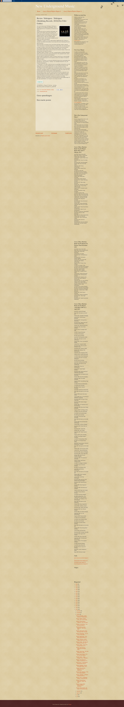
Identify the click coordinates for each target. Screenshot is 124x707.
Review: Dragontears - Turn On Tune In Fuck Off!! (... (82, 634)
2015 (77, 603)
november (79, 612)
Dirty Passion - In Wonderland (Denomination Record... (82, 663)
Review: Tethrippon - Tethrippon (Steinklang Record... (82, 675)
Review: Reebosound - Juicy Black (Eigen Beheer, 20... (81, 637)
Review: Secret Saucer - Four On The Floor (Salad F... (81, 655)
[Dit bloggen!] (58, 89)
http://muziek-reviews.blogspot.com (81, 560)
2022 (77, 591)
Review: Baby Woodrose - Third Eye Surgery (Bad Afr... (82, 672)
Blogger (70, 704)
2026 (77, 584)
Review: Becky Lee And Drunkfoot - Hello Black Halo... (81, 628)
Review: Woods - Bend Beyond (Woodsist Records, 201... (82, 642)
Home (38, 11)
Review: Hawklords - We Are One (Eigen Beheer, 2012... (81, 666)
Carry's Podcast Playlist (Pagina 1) (52, 11)
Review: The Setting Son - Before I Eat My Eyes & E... (82, 660)
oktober (78, 614)
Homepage (54, 133)
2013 (77, 607)
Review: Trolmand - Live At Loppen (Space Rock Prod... (82, 640)
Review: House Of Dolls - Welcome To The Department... (81, 669)
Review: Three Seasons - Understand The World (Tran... (81, 648)
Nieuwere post (39, 133)
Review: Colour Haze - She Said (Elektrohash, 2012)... (82, 652)
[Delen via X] (59, 89)
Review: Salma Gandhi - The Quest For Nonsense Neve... (82, 688)
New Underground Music (55, 6)
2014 (77, 605)
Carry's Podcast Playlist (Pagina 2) (73, 11)
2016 (77, 602)
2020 (77, 594)
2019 (77, 596)
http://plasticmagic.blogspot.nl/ (80, 562)
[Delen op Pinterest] (62, 89)
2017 (77, 600)
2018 (77, 598)
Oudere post (68, 133)
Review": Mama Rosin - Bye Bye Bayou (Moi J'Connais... (82, 631)
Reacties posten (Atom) (45, 135)
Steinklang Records (43, 91)
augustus (78, 692)
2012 (77, 609)
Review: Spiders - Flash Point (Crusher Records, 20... (81, 645)
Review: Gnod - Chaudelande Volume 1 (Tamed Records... (82, 678)
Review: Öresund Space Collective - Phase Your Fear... (81, 681)
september (79, 691)
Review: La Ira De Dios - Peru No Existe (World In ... (81, 625)
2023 (77, 589)
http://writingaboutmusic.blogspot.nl (81, 563)
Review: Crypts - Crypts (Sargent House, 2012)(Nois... (82, 657)
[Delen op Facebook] (60, 89)
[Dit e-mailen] (57, 89)
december (79, 610)
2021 (77, 593)
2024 (77, 587)
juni (77, 696)
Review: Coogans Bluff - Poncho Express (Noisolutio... (80, 685)
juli (77, 694)
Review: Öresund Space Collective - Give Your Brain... (82, 622)
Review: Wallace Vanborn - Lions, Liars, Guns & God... (82, 619)
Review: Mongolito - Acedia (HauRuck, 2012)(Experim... (82, 616)
